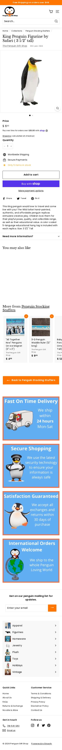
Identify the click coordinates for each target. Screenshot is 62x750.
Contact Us (36, 710)
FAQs (5, 701)
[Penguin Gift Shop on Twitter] (43, 725)
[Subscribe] (52, 608)
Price (6, 121)
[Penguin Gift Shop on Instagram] (32, 725)
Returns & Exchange (13, 705)
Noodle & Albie (10, 710)
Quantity (8, 140)
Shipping (7, 136)
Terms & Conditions (41, 693)
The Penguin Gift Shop (15, 45)
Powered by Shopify (41, 743)
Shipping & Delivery (41, 697)
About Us (7, 697)
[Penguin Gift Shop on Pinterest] (48, 725)
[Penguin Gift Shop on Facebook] (38, 725)
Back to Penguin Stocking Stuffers (33, 380)
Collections (16, 31)
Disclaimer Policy (39, 705)
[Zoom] (57, 108)
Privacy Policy (38, 701)
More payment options (31, 190)
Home (5, 31)
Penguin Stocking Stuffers (38, 31)
